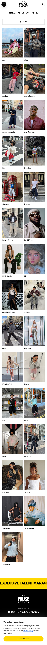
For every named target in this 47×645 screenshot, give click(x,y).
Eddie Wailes (7, 276)
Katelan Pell (7, 384)
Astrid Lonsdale (8, 132)
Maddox (5, 420)
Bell (3, 168)
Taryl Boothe (29, 528)
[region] (23, 631)
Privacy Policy (28, 631)
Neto (4, 456)
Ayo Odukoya (29, 132)
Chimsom (6, 204)
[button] (3, 4)
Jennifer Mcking (8, 312)
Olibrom (27, 456)
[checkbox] (19, 14)
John (4, 348)
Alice (26, 60)
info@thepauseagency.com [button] (23, 612)
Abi (3, 60)
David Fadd (28, 240)
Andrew (5, 96)
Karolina (27, 348)
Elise (26, 276)
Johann (27, 312)
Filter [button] (24, 22)
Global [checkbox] (12, 13)
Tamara (27, 492)
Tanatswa (6, 528)
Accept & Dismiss (23, 639)
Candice (27, 168)
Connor (27, 204)
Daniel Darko (7, 240)
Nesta (26, 420)
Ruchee (5, 492)
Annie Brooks (29, 96)
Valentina (6, 564)
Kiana (26, 384)
